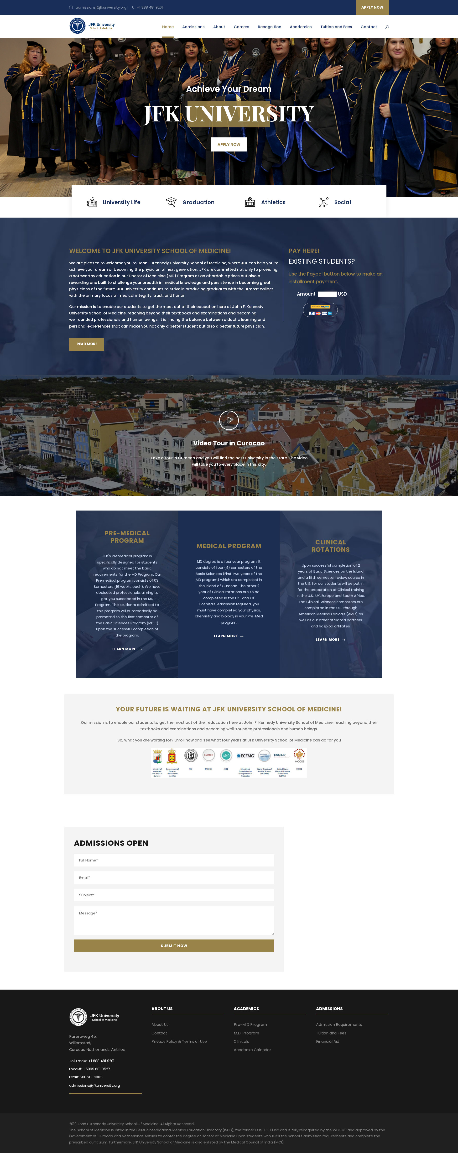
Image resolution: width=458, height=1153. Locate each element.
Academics (301, 27)
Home (168, 27)
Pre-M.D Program (250, 1024)
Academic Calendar (252, 1050)
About (219, 27)
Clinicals (241, 1041)
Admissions (193, 27)
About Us (159, 1024)
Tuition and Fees (336, 27)
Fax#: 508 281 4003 (85, 1077)
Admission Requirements (339, 1024)
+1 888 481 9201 (149, 7)
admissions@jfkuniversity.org (100, 7)
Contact (369, 27)
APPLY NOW (372, 7)
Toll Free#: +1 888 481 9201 (91, 1060)
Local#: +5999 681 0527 (89, 1068)
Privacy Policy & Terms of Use (179, 1041)
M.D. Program (246, 1033)
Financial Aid (327, 1041)
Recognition (269, 27)
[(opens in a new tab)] (318, 832)
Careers (241, 27)
